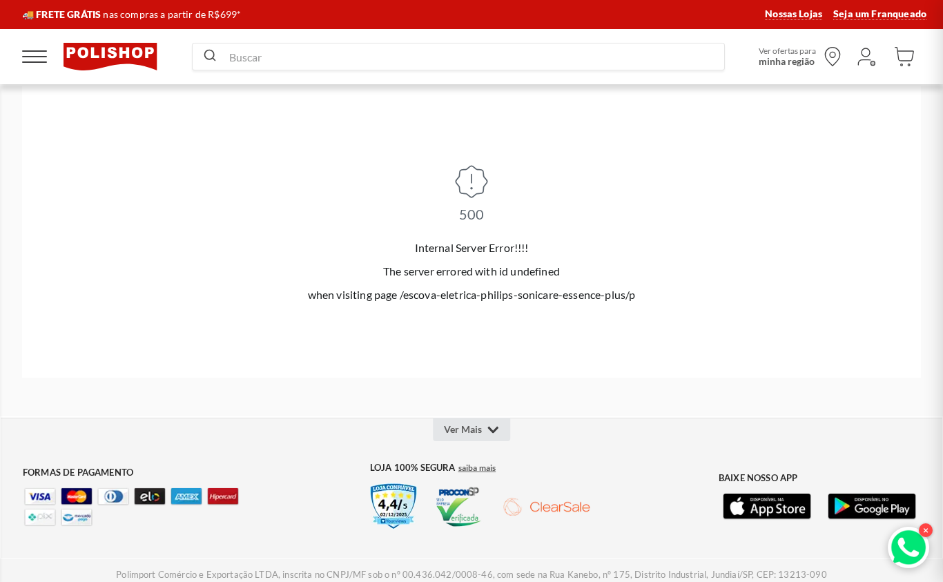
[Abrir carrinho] (904, 56)
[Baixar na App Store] (767, 507)
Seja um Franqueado (879, 14)
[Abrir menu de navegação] (34, 56)
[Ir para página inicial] (110, 56)
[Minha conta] (865, 56)
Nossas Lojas (793, 14)
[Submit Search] (210, 57)
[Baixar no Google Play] (872, 507)
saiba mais (477, 468)
